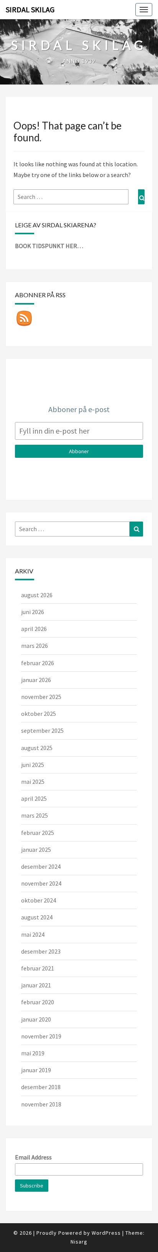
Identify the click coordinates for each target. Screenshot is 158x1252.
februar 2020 (37, 1002)
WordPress (106, 1232)
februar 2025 (37, 832)
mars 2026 (34, 645)
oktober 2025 (38, 713)
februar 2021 (37, 968)
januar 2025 (36, 849)
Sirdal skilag (30, 9)
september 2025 (42, 730)
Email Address (33, 1157)
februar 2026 (37, 663)
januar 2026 (36, 680)
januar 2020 (36, 1019)
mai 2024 (32, 934)
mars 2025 (34, 815)
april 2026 (34, 629)
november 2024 (41, 883)
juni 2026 (32, 612)
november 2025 (41, 697)
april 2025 (34, 798)
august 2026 (37, 595)
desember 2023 (41, 951)
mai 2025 (32, 781)
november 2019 (41, 1036)
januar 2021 (36, 985)
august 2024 (37, 917)
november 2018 (41, 1104)
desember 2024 (41, 866)
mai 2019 (32, 1053)
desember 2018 (41, 1087)
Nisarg (79, 1241)
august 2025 (37, 748)
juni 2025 (32, 764)
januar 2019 (36, 1070)
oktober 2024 (38, 900)
